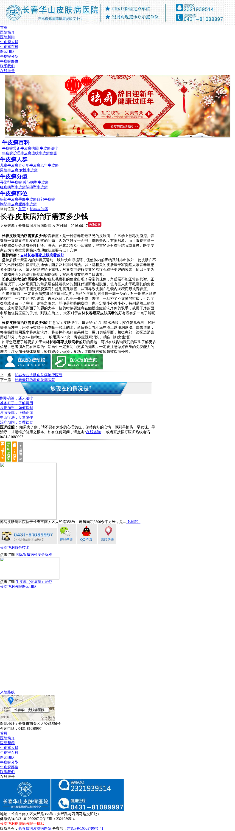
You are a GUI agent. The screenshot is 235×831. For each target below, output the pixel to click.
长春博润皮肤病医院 (34, 828)
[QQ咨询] (87, 543)
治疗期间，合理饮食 (16, 422)
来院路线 (7, 692)
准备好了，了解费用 (16, 403)
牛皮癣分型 (9, 56)
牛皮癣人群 (9, 42)
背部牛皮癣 (46, 199)
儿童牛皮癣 (9, 165)
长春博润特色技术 (14, 547)
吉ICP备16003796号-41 (85, 828)
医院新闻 (7, 37)
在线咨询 (93, 432)
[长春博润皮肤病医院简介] (28, 518)
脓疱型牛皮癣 (37, 187)
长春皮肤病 (39, 209)
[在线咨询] (67, 543)
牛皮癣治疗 (49, 148)
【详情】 (133, 522)
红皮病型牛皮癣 (13, 187)
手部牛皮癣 (27, 199)
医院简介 (7, 32)
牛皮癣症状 (29, 153)
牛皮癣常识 (11, 148)
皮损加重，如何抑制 (16, 408)
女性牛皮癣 (28, 170)
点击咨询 (7, 555)
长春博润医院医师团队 (18, 586)
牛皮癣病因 (30, 148)
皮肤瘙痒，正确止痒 (16, 413)
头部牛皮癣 (9, 199)
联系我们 (7, 66)
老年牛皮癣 (49, 165)
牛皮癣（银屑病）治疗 (34, 582)
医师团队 (7, 52)
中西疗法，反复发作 (16, 417)
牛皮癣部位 (9, 61)
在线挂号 (7, 71)
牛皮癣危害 (48, 153)
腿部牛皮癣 (27, 204)
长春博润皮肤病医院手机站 (22, 823)
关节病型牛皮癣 (36, 182)
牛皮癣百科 (9, 47)
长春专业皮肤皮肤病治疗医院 (38, 375)
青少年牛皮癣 (29, 165)
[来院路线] (107, 543)
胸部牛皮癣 (9, 204)
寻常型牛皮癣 (11, 182)
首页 (3, 27)
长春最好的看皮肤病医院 (35, 380)
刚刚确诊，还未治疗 (16, 398)
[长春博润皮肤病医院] (112, 24)
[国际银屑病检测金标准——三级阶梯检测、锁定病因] (29, 578)
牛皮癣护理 (11, 153)
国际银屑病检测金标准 (34, 555)
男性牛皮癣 (9, 170)
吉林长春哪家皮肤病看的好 (42, 255)
